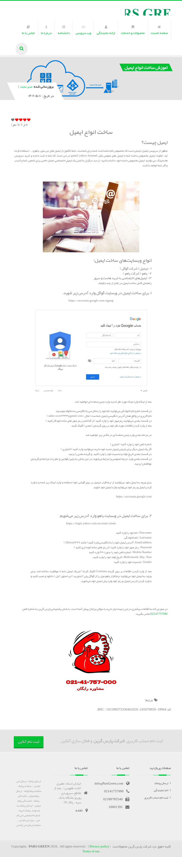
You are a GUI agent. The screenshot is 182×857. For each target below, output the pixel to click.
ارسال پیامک (161, 783)
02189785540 (113, 799)
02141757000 (159, 614)
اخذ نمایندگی (161, 790)
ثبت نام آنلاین (28, 741)
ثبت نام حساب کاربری (156, 797)
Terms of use (91, 851)
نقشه (79, 810)
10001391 (116, 807)
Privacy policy (99, 846)
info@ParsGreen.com (109, 783)
